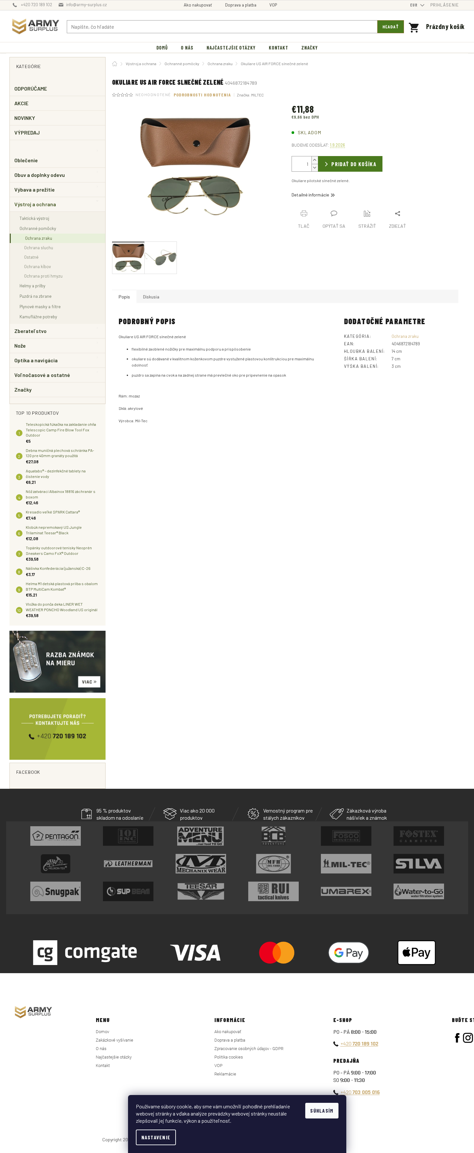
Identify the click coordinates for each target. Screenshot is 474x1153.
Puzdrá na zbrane (35, 296)
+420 (359, 1043)
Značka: (250, 95)
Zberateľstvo (30, 331)
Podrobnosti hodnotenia (202, 94)
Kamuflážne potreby (38, 316)
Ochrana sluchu (38, 247)
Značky (23, 389)
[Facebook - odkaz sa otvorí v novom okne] (457, 1037)
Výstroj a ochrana (35, 204)
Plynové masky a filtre (40, 306)
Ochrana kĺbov (37, 266)
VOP (273, 4)
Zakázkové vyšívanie (114, 1040)
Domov (102, 1031)
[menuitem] (162, 47)
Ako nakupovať (198, 4)
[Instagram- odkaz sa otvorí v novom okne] (468, 1037)
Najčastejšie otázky (114, 1057)
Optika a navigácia (36, 360)
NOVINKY (25, 118)
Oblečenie (26, 160)
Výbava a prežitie (34, 189)
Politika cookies (228, 1057)
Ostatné (31, 257)
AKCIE (21, 103)
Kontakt (103, 1065)
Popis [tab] (124, 296)
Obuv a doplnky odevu (39, 175)
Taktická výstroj (34, 218)
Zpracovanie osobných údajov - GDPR (248, 1048)
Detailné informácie (310, 194)
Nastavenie (156, 1137)
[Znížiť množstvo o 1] (314, 167)
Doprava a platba (240, 4)
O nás (101, 1048)
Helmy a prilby (32, 285)
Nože (20, 345)
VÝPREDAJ (27, 132)
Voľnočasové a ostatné (42, 375)
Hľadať (390, 26)
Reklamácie (225, 1074)
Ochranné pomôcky (38, 228)
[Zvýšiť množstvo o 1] (314, 160)
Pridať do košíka (353, 164)
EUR (414, 4)
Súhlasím (321, 1110)
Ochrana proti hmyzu (43, 276)
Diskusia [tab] (151, 296)
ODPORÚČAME (30, 88)
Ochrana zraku (38, 238)
